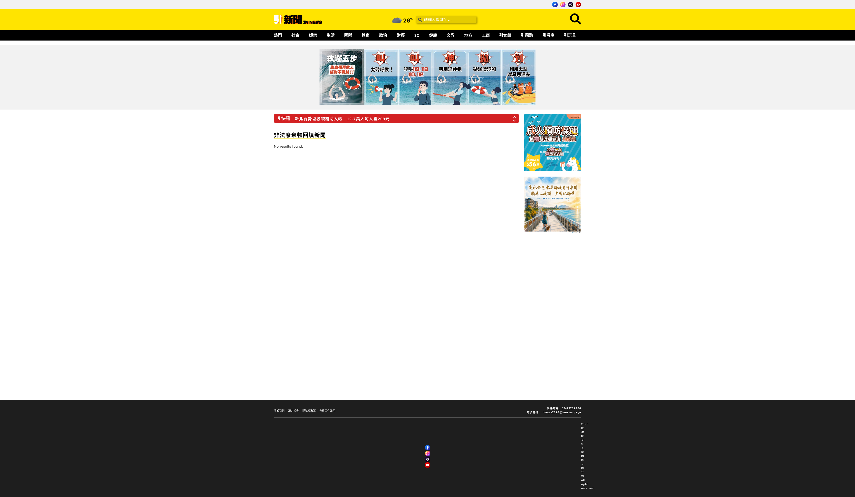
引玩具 (570, 35)
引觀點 (527, 35)
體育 (366, 35)
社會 (295, 35)
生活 (331, 35)
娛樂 (313, 35)
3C (416, 35)
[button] (514, 115)
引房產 (548, 35)
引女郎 (505, 35)
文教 (451, 35)
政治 (383, 35)
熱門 (278, 35)
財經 (401, 35)
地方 (468, 35)
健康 (433, 35)
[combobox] (446, 19)
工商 (486, 35)
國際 (348, 35)
